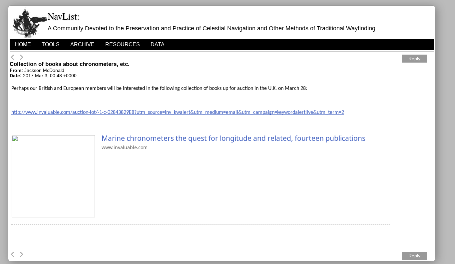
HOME (23, 44)
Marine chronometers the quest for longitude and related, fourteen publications (233, 138)
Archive (82, 44)
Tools (51, 44)
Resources (122, 44)
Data (158, 44)
